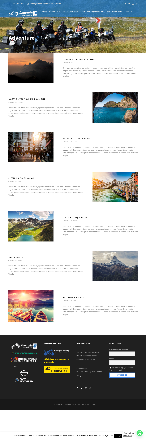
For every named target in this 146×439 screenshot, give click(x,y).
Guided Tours (55, 12)
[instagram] (136, 4)
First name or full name (118, 350)
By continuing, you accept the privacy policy (121, 368)
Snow (75, 142)
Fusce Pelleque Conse (76, 217)
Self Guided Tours (70, 12)
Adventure (66, 62)
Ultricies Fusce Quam (21, 178)
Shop (83, 12)
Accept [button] (118, 436)
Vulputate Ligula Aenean (77, 138)
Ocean (20, 102)
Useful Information (114, 12)
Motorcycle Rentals (95, 12)
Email (111, 359)
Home (44, 12)
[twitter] (129, 4)
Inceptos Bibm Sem (73, 297)
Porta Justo (15, 257)
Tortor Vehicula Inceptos (78, 59)
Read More (127, 436)
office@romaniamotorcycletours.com (89, 376)
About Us (128, 12)
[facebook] (125, 4)
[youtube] (133, 4)
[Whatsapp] (140, 433)
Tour (74, 301)
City (74, 62)
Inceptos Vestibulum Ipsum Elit (26, 99)
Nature (75, 221)
